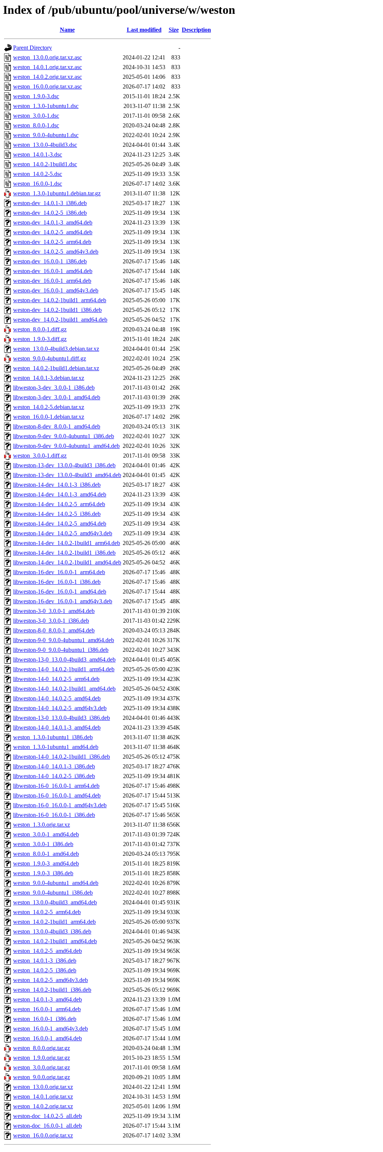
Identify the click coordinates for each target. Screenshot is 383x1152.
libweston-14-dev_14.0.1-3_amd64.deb (59, 494)
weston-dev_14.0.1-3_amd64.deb (52, 222)
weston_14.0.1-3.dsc (37, 154)
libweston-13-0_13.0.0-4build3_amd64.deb (64, 659)
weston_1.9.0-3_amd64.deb (46, 863)
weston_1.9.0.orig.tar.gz (41, 1058)
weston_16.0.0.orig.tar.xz (43, 1135)
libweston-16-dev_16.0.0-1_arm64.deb (59, 572)
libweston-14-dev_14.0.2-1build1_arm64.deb (66, 543)
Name (67, 30)
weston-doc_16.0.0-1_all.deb (47, 1125)
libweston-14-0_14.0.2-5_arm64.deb (56, 679)
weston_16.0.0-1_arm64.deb (47, 1009)
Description (196, 30)
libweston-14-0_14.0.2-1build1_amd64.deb (64, 688)
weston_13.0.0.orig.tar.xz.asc (47, 57)
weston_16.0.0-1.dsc (37, 183)
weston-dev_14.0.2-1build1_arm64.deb (59, 300)
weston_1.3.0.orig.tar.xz (41, 824)
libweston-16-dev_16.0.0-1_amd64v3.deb (62, 601)
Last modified (144, 30)
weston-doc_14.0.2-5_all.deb (47, 1116)
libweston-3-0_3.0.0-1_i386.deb (51, 620)
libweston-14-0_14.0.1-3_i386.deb (54, 766)
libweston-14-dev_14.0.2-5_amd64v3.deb (62, 533)
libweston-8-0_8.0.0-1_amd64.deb (54, 630)
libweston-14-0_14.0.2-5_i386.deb (54, 776)
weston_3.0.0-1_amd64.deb (46, 834)
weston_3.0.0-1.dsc (36, 115)
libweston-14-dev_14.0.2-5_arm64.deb (59, 504)
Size (174, 30)
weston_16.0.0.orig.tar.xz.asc (47, 86)
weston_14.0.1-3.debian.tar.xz (48, 378)
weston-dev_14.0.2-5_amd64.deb (52, 232)
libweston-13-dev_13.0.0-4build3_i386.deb (64, 465)
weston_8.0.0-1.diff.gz (40, 329)
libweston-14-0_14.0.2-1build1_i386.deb (61, 756)
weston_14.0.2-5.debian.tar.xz (48, 407)
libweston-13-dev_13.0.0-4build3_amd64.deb (67, 475)
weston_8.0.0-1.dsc (36, 125)
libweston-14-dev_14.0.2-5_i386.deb (57, 514)
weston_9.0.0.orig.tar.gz (41, 1077)
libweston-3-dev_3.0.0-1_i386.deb (54, 387)
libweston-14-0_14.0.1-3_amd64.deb (57, 727)
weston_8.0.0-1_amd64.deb (46, 854)
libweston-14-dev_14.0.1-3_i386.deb (57, 484)
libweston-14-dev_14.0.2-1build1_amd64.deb (67, 562)
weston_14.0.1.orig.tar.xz (43, 1096)
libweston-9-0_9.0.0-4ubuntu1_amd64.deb (63, 640)
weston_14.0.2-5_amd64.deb (47, 951)
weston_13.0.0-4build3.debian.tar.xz (56, 349)
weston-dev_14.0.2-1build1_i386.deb (57, 310)
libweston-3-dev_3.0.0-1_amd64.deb (56, 397)
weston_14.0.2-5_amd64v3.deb (50, 980)
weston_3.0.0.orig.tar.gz (41, 1067)
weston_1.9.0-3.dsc (36, 96)
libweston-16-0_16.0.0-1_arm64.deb (56, 786)
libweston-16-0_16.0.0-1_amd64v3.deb (60, 805)
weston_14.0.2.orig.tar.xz (43, 1106)
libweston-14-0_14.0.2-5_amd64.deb (57, 698)
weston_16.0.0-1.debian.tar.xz (48, 417)
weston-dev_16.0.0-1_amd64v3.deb (55, 290)
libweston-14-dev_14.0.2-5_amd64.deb (59, 523)
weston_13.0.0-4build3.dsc (45, 145)
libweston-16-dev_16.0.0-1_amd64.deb (59, 591)
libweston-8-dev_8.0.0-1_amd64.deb (56, 426)
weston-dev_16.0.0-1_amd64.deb (52, 271)
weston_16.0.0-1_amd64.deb (47, 1038)
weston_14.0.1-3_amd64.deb (47, 999)
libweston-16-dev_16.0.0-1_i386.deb (57, 582)
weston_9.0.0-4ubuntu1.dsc (46, 135)
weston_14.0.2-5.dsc (37, 174)
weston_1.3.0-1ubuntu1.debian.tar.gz (57, 193)
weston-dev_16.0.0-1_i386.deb (50, 261)
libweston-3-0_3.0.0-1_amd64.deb (54, 611)
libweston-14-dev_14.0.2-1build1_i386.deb (64, 552)
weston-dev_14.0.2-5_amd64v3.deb (55, 251)
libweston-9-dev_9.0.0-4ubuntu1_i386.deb (63, 436)
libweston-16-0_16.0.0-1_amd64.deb (57, 795)
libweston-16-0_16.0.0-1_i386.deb (54, 815)
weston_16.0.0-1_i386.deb (44, 1019)
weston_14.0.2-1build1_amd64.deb (55, 941)
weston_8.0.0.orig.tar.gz (41, 1048)
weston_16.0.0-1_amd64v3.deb (50, 1028)
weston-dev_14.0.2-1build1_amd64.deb (60, 319)
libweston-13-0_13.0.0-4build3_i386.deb (61, 718)
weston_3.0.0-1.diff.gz (40, 455)
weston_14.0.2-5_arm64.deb (47, 912)
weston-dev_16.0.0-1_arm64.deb (52, 281)
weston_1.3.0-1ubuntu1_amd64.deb (55, 747)
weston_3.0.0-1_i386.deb (43, 844)
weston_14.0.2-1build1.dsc (45, 164)
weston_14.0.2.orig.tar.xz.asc (47, 77)
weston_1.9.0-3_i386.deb (43, 873)
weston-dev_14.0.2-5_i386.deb (50, 213)
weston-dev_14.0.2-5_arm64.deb (52, 242)
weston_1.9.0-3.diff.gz (40, 339)
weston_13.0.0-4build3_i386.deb (52, 931)
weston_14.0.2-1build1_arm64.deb (54, 922)
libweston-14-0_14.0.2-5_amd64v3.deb (60, 708)
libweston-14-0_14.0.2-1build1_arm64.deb (63, 669)
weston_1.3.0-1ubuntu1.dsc (46, 106)
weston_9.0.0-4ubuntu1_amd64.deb (55, 883)
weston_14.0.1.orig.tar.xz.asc (47, 67)
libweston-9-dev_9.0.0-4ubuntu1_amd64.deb (66, 446)
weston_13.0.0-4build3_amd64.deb (55, 902)
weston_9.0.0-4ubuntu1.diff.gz (49, 358)
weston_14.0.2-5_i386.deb (44, 970)
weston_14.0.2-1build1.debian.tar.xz (56, 368)
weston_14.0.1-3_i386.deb (44, 960)
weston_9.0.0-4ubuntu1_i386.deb (53, 892)
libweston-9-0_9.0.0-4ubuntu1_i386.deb (60, 650)
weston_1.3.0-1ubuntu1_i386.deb (53, 737)
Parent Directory (32, 47)
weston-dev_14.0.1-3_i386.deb (50, 203)
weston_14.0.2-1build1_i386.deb (52, 990)
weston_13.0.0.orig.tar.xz (43, 1087)
